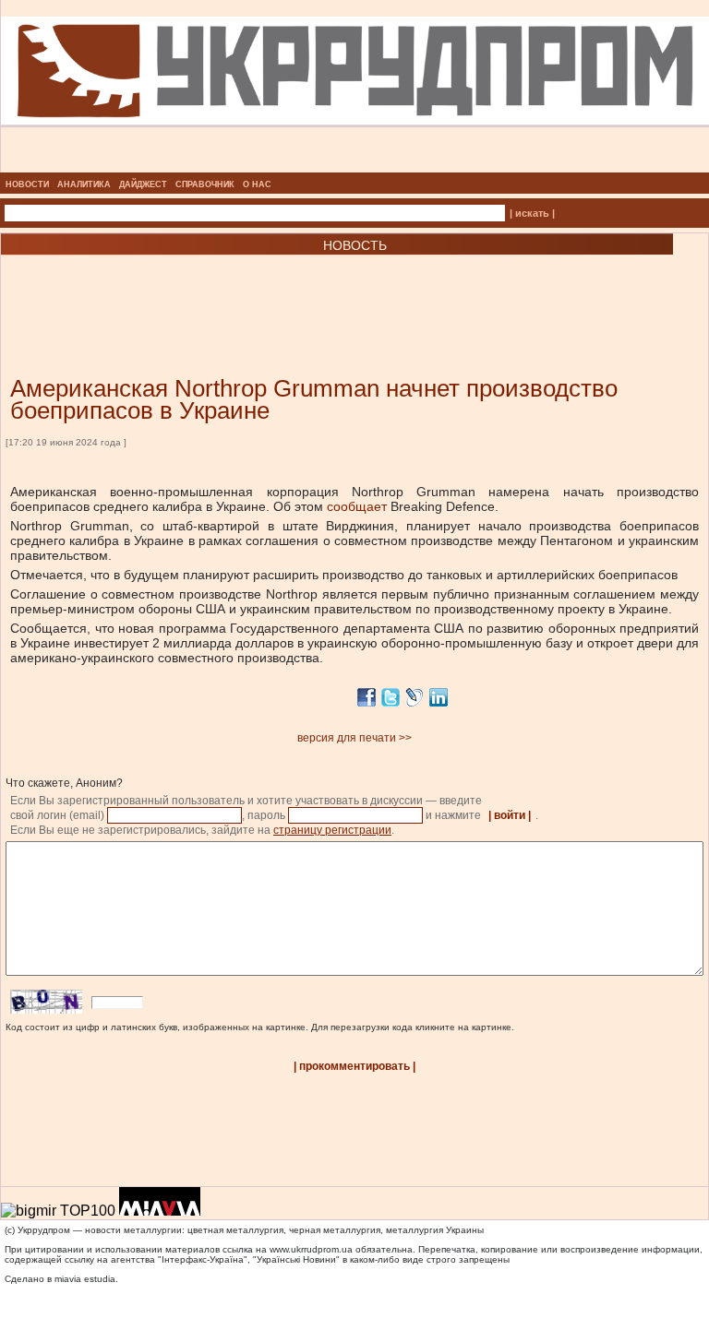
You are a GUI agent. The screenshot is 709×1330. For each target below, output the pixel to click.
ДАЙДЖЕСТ (143, 184)
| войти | (509, 815)
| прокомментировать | (354, 1066)
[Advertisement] (222, 287)
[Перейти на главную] (355, 166)
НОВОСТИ (27, 184)
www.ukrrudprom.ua (311, 1249)
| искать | (532, 213)
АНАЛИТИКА (84, 184)
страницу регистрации (332, 830)
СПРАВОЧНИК (204, 184)
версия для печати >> (354, 737)
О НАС (257, 184)
